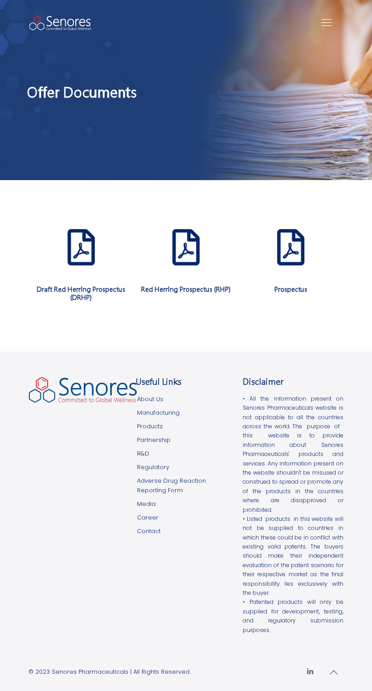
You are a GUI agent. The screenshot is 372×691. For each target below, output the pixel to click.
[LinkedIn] (310, 671)
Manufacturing (158, 412)
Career (147, 517)
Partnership (154, 440)
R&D (143, 453)
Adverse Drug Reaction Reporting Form (171, 485)
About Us (150, 399)
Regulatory (153, 467)
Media (146, 504)
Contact (149, 531)
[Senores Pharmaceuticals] (60, 22)
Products (150, 426)
